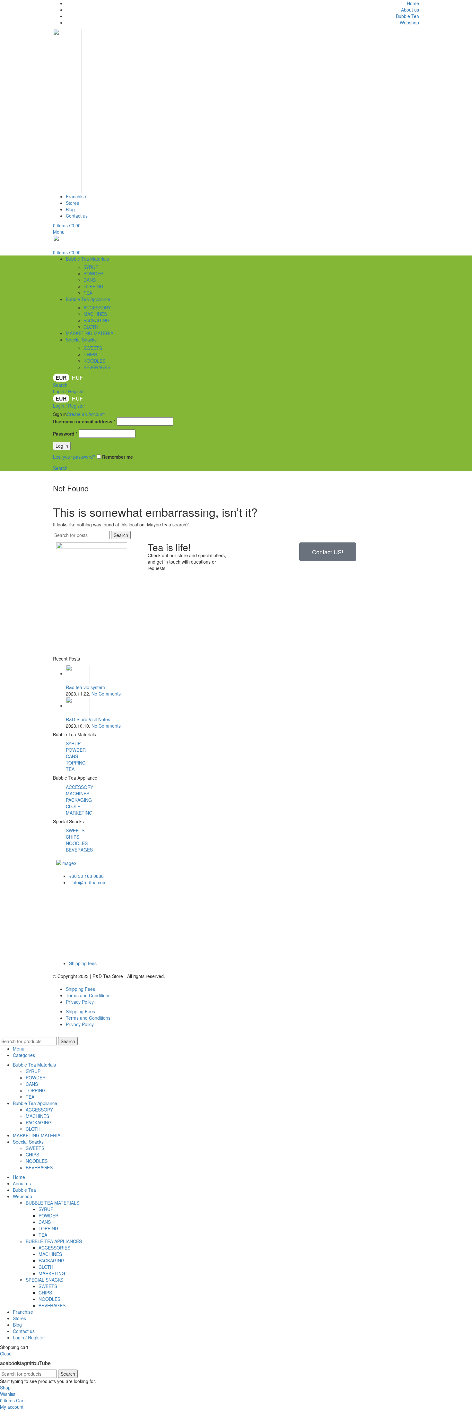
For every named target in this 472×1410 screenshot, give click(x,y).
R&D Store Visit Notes (88, 719)
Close (6, 1353)
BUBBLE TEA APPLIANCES (54, 1241)
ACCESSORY (97, 307)
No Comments (106, 693)
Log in (62, 446)
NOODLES (94, 361)
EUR (61, 377)
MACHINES (95, 314)
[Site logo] (67, 110)
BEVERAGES (96, 367)
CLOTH (90, 327)
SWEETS (92, 348)
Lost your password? (74, 457)
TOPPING (93, 286)
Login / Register (29, 1337)
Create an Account (86, 414)
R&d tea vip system (85, 687)
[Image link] (66, 862)
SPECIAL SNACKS (44, 1279)
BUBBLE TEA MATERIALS (52, 1202)
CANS (89, 280)
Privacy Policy (80, 1002)
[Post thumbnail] (78, 673)
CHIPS (90, 354)
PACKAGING (96, 320)
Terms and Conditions (88, 995)
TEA (87, 293)
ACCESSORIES (54, 1247)
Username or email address (84, 421)
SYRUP (90, 267)
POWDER (93, 273)
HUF (77, 377)
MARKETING (79, 812)
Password (65, 433)
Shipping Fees (80, 989)
